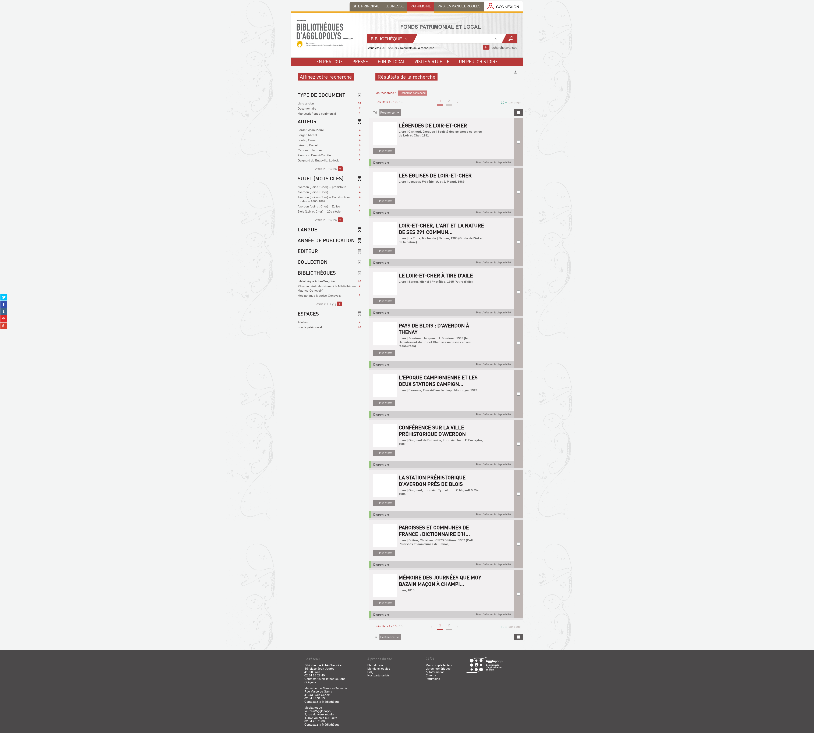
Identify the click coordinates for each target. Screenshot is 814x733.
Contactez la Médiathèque (322, 701)
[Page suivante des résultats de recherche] (457, 102)
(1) (326, 304)
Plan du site (375, 665)
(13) (326, 169)
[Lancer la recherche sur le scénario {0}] (509, 38)
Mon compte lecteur (439, 665)
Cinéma (431, 675)
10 (502, 102)
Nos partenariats (378, 675)
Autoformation (435, 672)
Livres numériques (438, 668)
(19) (326, 220)
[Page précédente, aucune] (431, 102)
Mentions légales (378, 668)
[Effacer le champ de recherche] (496, 38)
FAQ (370, 672)
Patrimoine (433, 678)
